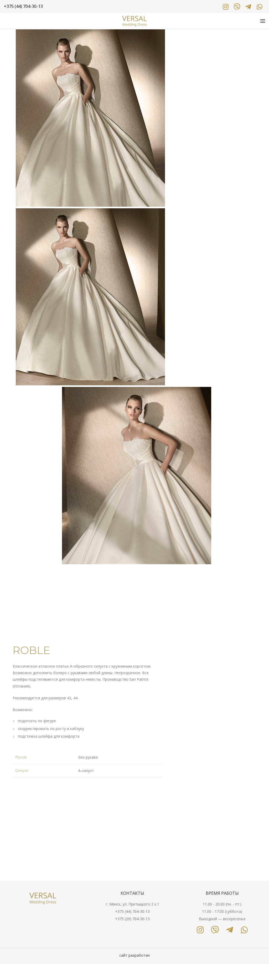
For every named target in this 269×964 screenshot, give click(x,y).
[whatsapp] (259, 7)
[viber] (237, 7)
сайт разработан (134, 955)
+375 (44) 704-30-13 (132, 911)
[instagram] (225, 7)
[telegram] (248, 7)
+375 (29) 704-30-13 (132, 918)
